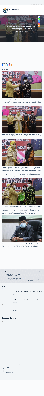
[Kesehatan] (24, 275)
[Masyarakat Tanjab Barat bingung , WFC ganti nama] (24, 279)
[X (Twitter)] (34, 4)
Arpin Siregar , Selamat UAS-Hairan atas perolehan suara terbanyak (13, 275)
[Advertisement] (22, 53)
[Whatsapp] (5, 65)
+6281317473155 (9, 372)
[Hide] (39, 27)
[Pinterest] (38, 4)
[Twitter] (7, 65)
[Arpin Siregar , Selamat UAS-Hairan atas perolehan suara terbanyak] (3, 275)
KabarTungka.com (13, 377)
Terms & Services (33, 377)
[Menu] (41, 10)
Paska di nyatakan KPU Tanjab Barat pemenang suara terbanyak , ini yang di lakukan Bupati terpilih (13, 280)
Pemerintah (26, 31)
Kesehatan (29, 274)
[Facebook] (31, 4)
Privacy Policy (39, 377)
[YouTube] (41, 4)
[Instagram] (36, 4)
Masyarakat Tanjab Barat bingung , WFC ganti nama (34, 279)
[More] (12, 65)
